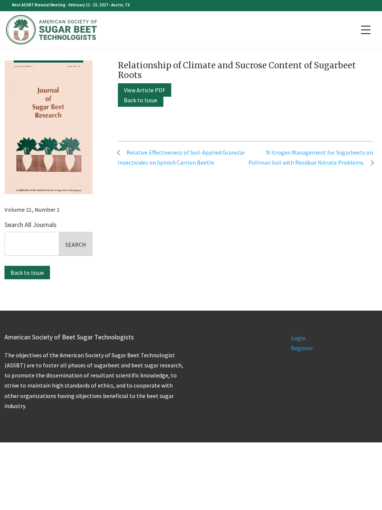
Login (298, 338)
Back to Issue (27, 272)
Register (302, 348)
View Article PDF (144, 90)
